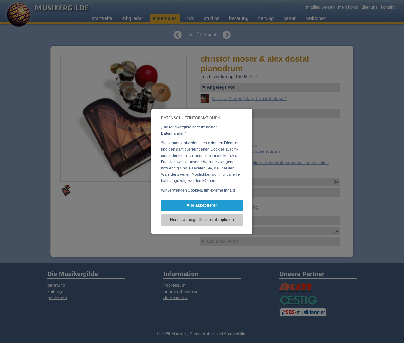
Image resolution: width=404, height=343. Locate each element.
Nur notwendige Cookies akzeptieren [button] (202, 219)
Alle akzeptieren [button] (202, 205)
